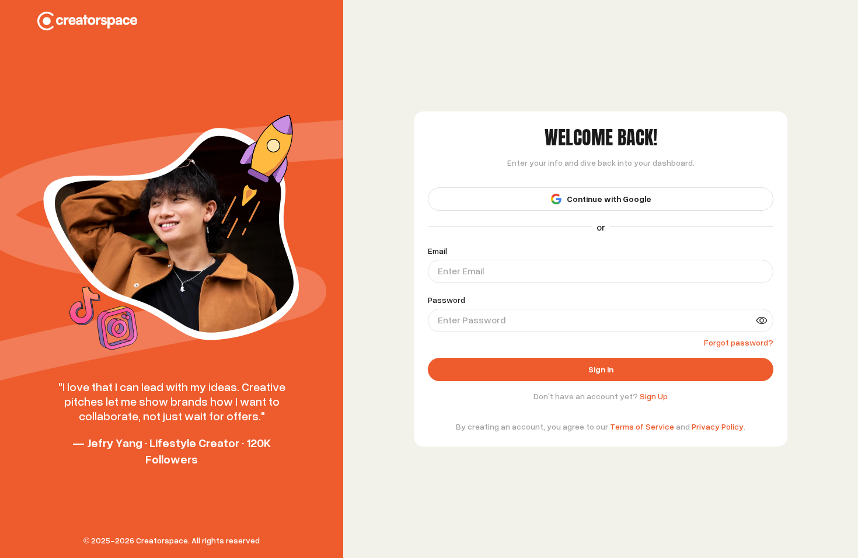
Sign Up (654, 421)
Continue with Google (609, 173)
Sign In (600, 394)
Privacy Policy (718, 451)
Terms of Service (642, 451)
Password (446, 274)
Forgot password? (738, 316)
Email (437, 225)
